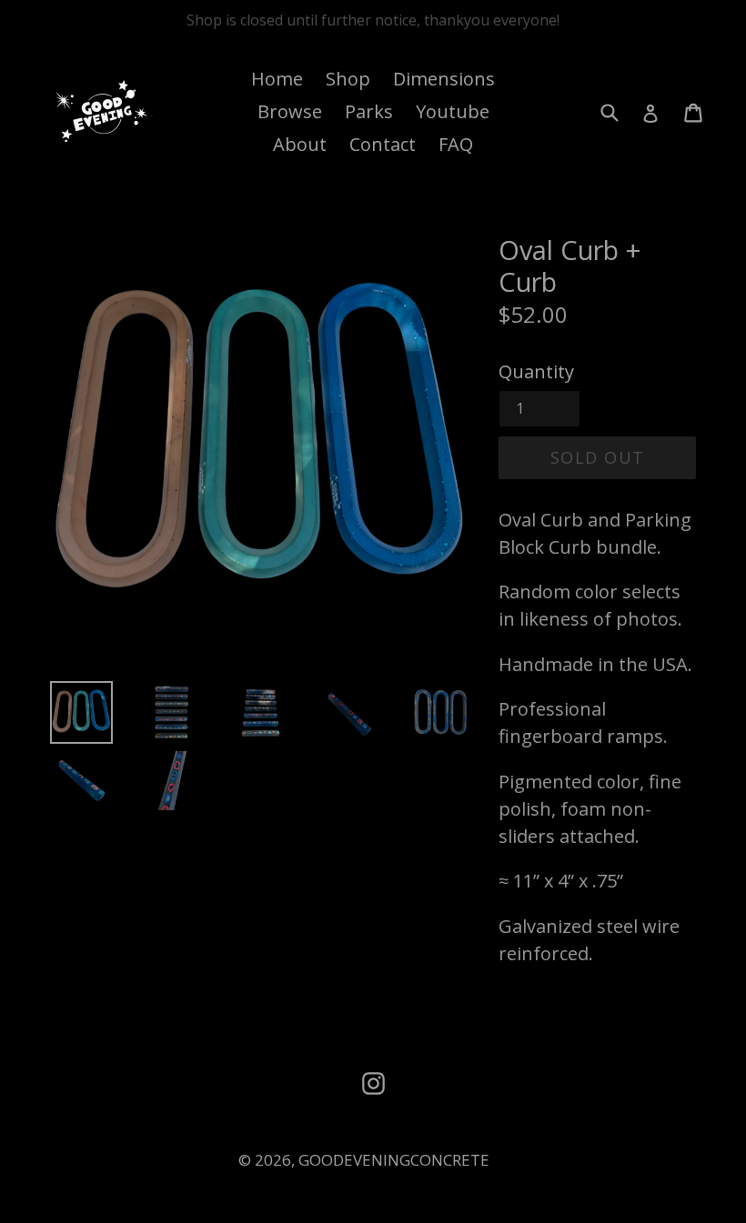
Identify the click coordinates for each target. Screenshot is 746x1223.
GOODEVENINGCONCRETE (393, 1159)
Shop (348, 78)
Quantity (536, 371)
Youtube (452, 111)
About (300, 144)
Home (277, 78)
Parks (369, 111)
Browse (289, 111)
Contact (382, 144)
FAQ (456, 144)
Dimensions (444, 78)
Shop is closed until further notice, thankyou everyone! (373, 20)
